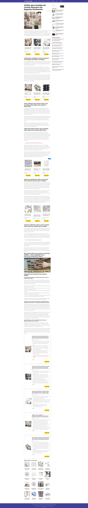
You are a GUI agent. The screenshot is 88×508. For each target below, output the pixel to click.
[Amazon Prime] (26, 52)
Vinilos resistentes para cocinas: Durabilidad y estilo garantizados (59, 18)
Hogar (57, 1)
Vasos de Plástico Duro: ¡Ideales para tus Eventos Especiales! (59, 23)
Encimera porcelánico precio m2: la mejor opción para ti (59, 10)
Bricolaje (61, 1)
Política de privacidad (47, 504)
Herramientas (53, 1)
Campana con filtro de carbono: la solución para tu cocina (59, 20)
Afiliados (55, 504)
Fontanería (35, 1)
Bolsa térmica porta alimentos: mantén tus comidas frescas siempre (59, 34)
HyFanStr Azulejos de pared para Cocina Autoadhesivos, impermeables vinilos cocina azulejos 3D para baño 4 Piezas (46, 94)
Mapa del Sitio (52, 504)
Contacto (42, 504)
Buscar (53, 4)
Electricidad (48, 1)
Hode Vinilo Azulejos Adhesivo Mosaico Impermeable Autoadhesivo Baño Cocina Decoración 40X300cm (28, 169)
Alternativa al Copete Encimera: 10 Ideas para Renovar (59, 30)
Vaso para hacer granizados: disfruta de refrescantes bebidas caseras (59, 27)
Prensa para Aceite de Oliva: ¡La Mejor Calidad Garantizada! (59, 14)
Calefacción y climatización (42, 1)
